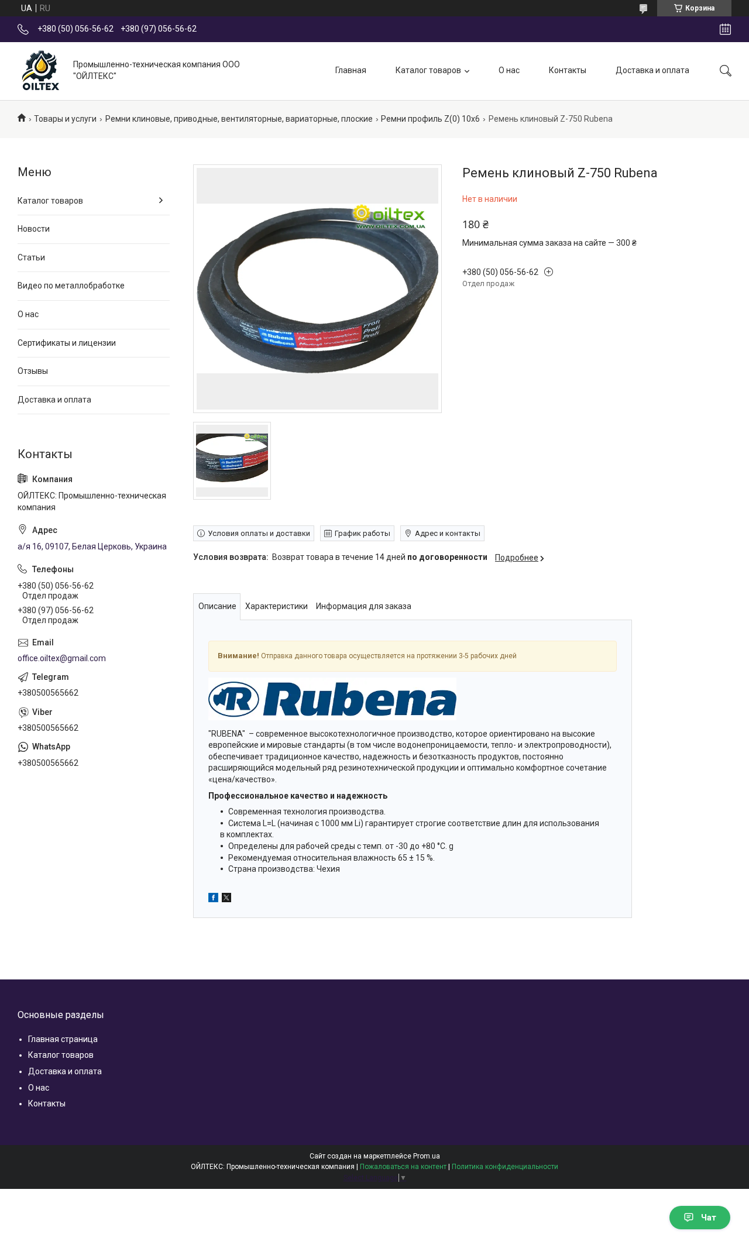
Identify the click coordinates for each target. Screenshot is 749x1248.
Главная (350, 70)
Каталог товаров (428, 70)
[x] (226, 899)
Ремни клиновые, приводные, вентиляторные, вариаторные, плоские (239, 118)
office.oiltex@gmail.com (62, 658)
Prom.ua (426, 1156)
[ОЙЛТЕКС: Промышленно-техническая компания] (41, 70)
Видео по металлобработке (71, 285)
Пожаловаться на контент (403, 1167)
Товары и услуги (65, 118)
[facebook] (213, 899)
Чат (708, 1217)
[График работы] (725, 29)
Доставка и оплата (652, 70)
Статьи (31, 257)
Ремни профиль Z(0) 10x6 (430, 118)
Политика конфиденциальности (505, 1167)
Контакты (567, 70)
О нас (509, 70)
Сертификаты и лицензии (67, 343)
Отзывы (33, 371)
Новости (34, 228)
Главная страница (63, 1039)
